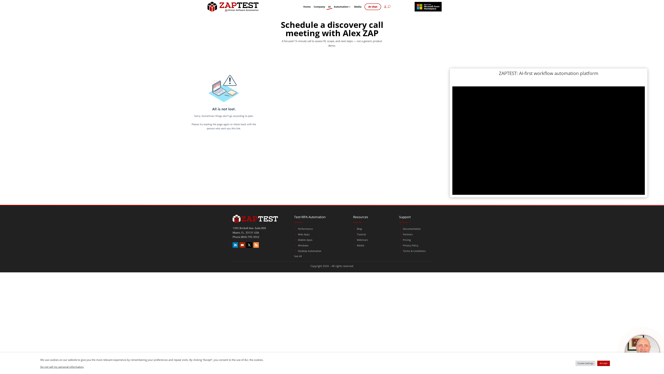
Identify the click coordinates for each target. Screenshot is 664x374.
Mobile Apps (305, 240)
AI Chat (372, 6)
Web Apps (304, 234)
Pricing (407, 240)
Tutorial (361, 234)
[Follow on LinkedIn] (235, 245)
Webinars (362, 240)
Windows (303, 245)
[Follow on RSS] (256, 245)
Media (357, 7)
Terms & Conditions (414, 251)
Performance (305, 228)
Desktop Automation (309, 251)
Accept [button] (603, 363)
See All (298, 256)
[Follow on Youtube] (242, 245)
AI (329, 7)
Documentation (412, 228)
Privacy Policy (410, 245)
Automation (341, 7)
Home (307, 7)
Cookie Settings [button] (585, 363)
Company (319, 7)
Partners (408, 234)
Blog (359, 228)
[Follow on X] (249, 245)
